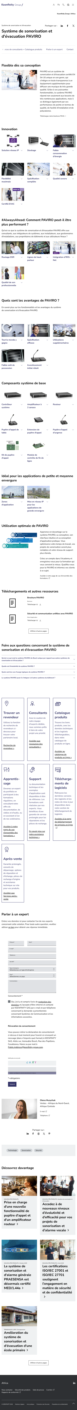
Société (12, 961)
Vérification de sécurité (14, 1058)
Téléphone (12, 955)
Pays (11, 974)
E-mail (12, 948)
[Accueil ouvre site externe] (12, 5)
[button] (13, 147)
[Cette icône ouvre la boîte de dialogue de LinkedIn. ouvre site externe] (62, 26)
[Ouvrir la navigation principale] (73, 4)
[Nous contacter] (58, 4)
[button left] (3, 49)
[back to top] (74, 1404)
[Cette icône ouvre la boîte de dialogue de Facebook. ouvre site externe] (67, 26)
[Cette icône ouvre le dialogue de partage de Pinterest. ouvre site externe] (49, 1133)
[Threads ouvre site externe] (38, 1133)
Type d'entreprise (14, 968)
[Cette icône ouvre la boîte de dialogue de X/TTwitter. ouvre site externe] (44, 1133)
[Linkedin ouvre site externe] (74, 1383)
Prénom (12, 942)
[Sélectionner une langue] (68, 4)
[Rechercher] (63, 4)
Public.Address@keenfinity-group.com (25, 1047)
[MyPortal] (53, 4)
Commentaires (13, 981)
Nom (30, 942)
